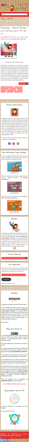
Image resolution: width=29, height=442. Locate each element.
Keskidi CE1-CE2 (14, 172)
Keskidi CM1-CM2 (14, 212)
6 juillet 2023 (5, 37)
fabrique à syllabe (12, 90)
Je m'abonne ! (6, 279)
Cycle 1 (22, 37)
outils (4, 91)
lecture (20, 90)
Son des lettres (18, 91)
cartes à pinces (19, 87)
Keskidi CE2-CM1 (14, 193)
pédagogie (10, 91)
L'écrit (6, 39)
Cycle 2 (26, 37)
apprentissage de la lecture (7, 87)
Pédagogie (14, 39)
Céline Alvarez (5, 88)
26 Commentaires (22, 39)
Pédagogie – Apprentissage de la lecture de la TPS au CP (13, 31)
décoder (20, 88)
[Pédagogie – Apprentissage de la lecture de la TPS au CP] (9, 42)
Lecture (9, 39)
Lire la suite (22, 83)
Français (2, 39)
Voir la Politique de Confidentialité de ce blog (14, 384)
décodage (13, 88)
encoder (4, 90)
